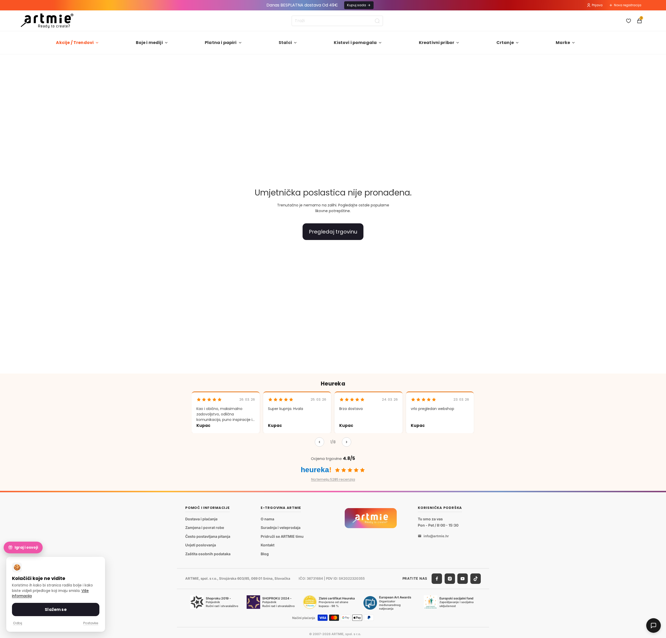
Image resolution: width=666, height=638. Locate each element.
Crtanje (505, 43)
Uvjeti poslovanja (200, 545)
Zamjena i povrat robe (204, 527)
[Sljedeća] (346, 442)
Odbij (17, 623)
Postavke (90, 623)
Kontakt (267, 545)
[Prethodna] (319, 442)
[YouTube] (462, 578)
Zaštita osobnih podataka (207, 554)
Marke (563, 43)
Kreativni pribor (436, 43)
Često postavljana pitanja (207, 536)
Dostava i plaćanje (201, 519)
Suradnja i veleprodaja (280, 527)
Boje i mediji (149, 43)
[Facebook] (437, 578)
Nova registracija (627, 5)
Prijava (597, 5)
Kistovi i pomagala (355, 43)
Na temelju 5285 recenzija (333, 479)
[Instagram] (450, 578)
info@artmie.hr (436, 536)
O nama (267, 519)
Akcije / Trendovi (75, 43)
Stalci (285, 43)
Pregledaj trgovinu (333, 231)
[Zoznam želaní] (628, 21)
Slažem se (55, 609)
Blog (265, 554)
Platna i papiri (220, 43)
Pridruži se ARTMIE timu (282, 536)
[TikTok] (475, 578)
